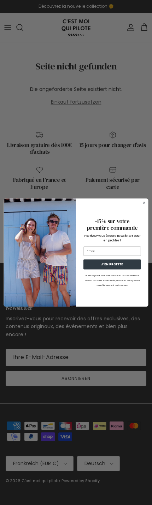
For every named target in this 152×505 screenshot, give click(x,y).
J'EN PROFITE (112, 264)
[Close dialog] (144, 202)
